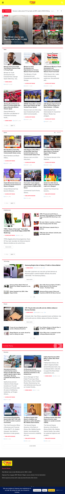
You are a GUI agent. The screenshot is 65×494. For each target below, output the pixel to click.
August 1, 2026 (48, 121)
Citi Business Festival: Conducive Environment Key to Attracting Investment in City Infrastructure (32, 371)
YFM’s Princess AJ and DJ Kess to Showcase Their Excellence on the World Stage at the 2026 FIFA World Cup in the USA (50, 216)
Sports (59, 132)
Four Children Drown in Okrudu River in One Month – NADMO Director (50, 328)
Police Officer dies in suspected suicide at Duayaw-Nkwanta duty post (50, 333)
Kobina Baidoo (9, 42)
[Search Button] (62, 2)
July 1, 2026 (36, 390)
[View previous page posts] (31, 297)
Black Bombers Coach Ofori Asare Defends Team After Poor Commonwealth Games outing (12, 151)
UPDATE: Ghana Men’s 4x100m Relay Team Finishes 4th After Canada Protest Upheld (32, 105)
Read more (9, 246)
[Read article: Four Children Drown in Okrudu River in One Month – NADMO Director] (36, 328)
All (55, 132)
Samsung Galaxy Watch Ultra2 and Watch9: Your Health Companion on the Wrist (20, 286)
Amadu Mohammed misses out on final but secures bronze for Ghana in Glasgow (12, 184)
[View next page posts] (34, 297)
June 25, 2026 (57, 376)
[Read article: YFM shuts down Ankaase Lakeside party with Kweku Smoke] (36, 234)
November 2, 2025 (39, 312)
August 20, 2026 (8, 84)
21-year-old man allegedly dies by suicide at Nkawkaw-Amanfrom (18, 328)
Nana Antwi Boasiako (30, 195)
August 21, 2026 (18, 42)
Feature (37, 30)
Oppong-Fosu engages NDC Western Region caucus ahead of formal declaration (40, 26)
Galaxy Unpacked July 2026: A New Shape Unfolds (19, 292)
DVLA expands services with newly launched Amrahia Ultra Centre (54, 26)
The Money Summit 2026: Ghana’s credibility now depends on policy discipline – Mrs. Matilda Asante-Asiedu (32, 420)
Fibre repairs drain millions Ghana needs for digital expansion (40, 41)
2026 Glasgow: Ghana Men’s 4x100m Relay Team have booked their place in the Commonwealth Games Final (32, 152)
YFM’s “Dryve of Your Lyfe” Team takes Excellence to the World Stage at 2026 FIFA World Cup (17, 231)
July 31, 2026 (8, 196)
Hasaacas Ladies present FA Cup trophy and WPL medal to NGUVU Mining (31, 11)
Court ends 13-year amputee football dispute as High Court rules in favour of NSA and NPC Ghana (32, 185)
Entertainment (9, 224)
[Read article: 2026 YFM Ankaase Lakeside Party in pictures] (36, 228)
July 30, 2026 (28, 198)
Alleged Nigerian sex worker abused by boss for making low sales (20, 333)
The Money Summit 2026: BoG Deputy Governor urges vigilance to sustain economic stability (52, 420)
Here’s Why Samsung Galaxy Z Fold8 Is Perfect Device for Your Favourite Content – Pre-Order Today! (50, 286)
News (6, 15)
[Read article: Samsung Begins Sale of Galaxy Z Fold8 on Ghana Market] (13, 271)
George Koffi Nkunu (30, 83)
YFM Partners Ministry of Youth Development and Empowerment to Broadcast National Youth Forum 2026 (52, 69)
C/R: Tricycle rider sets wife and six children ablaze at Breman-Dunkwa (41, 309)
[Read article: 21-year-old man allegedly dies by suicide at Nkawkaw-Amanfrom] (6, 328)
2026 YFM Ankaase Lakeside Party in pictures (49, 228)
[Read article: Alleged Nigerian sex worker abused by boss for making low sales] (6, 333)
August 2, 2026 (28, 119)
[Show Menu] (3, 2)
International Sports (32, 100)
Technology (9, 266)
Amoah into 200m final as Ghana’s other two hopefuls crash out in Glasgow (51, 184)
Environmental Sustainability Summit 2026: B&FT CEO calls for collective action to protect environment (12, 420)
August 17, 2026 (28, 86)
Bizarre (7, 308)
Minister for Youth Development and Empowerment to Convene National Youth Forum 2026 (31, 69)
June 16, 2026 (8, 438)
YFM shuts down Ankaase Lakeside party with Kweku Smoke (50, 233)
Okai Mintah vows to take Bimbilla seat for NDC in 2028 (15, 38)
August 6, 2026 (17, 120)
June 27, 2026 (20, 235)
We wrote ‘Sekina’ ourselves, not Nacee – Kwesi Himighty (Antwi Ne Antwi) (50, 222)
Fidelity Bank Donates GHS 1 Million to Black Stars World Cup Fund (52, 358)
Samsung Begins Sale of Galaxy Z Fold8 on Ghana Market (42, 265)
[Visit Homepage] (32, 2)
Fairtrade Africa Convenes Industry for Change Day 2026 (55, 41)
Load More (32, 445)
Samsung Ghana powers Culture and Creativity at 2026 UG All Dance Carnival (50, 292)
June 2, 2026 (27, 441)
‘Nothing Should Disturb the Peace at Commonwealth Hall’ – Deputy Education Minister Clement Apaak (12, 106)
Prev (6, 125)
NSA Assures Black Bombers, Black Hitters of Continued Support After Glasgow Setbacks (52, 152)
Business (8, 365)
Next (12, 125)
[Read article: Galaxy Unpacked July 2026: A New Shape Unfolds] (6, 292)
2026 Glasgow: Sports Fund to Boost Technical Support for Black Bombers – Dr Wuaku (52, 105)
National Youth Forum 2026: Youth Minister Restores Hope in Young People (12, 68)
